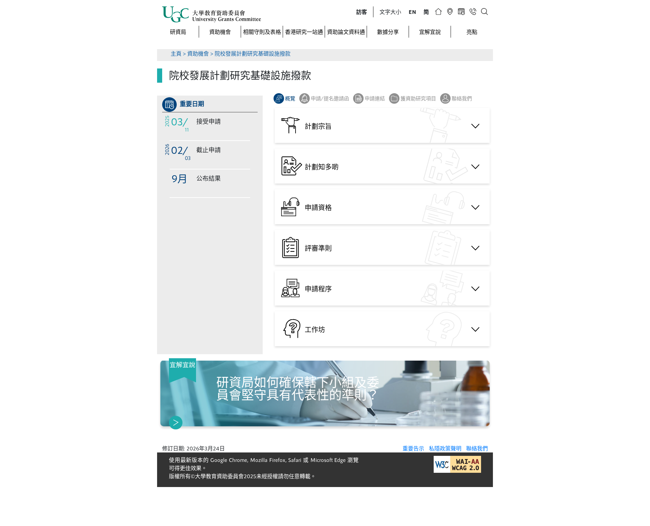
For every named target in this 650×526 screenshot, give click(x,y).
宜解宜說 (430, 31)
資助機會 (220, 31)
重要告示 (413, 448)
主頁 (176, 53)
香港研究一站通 (304, 31)
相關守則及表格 (262, 31)
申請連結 (375, 98)
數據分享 (388, 31)
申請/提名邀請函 (330, 98)
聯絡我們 (462, 98)
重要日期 (192, 103)
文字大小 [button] (390, 11)
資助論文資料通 (346, 31)
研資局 (178, 31)
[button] (361, 11)
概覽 (290, 98)
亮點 (472, 31)
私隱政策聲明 (445, 448)
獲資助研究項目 (418, 98)
